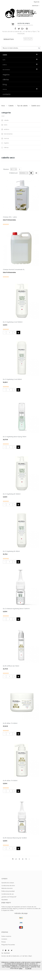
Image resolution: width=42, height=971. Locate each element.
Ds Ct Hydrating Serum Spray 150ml (14, 436)
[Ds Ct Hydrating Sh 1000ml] (21, 472)
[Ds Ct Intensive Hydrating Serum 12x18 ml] (21, 587)
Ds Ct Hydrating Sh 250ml (11, 551)
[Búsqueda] (39, 48)
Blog (5, 84)
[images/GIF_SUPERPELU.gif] (21, 9)
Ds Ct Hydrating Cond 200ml (12, 379)
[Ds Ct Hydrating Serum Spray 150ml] (21, 415)
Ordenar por (13, 173)
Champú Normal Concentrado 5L (14, 269)
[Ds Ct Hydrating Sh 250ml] (21, 530)
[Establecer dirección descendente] (19, 169)
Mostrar (6, 169)
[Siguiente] (29, 859)
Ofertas (6, 79)
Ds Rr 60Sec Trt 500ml (10, 780)
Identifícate (35, 5)
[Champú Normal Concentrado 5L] (21, 248)
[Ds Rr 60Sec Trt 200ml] (21, 702)
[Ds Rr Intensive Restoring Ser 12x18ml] (21, 816)
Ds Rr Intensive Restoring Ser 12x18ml (15, 838)
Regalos (6, 74)
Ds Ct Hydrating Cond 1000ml (12, 322)
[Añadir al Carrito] (18, 332)
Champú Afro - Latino (10, 217)
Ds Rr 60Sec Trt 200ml (10, 723)
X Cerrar (28, 968)
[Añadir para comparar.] (21, 192)
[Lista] (36, 173)
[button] (25, 22)
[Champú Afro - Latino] (21, 195)
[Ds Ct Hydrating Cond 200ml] (21, 358)
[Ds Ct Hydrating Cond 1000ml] (21, 300)
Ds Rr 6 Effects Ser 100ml (11, 666)
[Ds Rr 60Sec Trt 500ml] (21, 759)
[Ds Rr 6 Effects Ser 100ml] (21, 644)
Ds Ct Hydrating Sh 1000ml (11, 494)
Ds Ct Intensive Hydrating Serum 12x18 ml (16, 608)
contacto (6, 94)
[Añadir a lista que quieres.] (20, 192)
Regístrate (36, 2)
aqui (20, 968)
